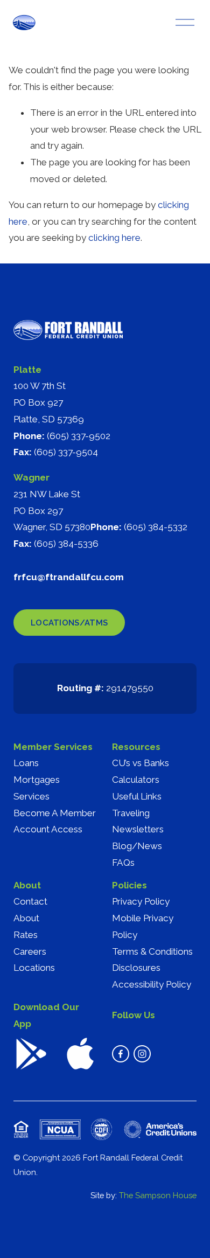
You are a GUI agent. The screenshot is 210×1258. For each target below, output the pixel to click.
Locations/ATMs (69, 622)
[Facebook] (120, 1053)
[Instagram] (142, 1053)
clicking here (114, 237)
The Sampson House (158, 1195)
